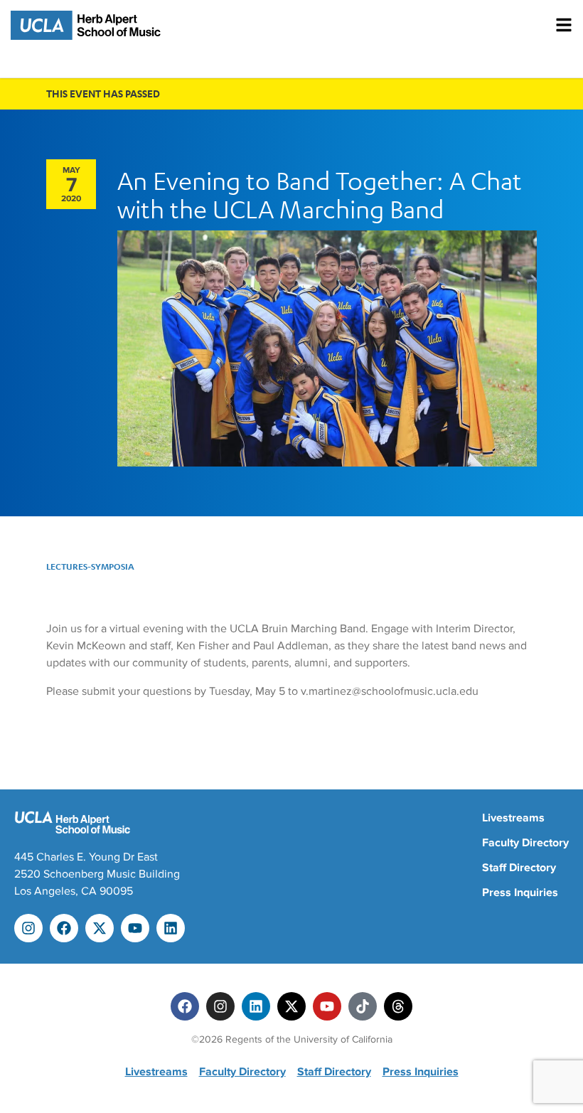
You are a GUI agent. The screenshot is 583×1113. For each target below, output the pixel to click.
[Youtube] (135, 928)
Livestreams (513, 818)
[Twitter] (291, 1006)
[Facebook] (64, 928)
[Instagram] (28, 928)
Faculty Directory (525, 843)
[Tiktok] (362, 1006)
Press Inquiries (520, 892)
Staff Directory (519, 868)
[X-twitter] (99, 928)
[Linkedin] (170, 928)
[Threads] (398, 1006)
